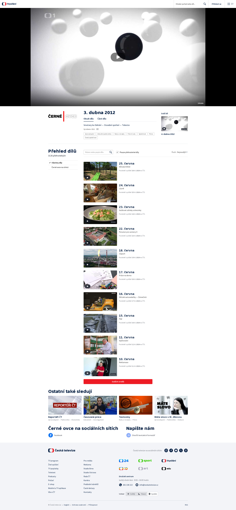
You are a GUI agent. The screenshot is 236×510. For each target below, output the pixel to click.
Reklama (87, 464)
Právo (151, 134)
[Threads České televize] (186, 450)
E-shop (51, 484)
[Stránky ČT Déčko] (123, 469)
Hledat (204, 3)
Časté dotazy (89, 488)
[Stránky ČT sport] (145, 461)
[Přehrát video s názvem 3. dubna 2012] (118, 57)
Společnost (142, 134)
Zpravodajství (89, 134)
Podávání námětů (91, 484)
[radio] (63, 162)
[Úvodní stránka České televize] (62, 450)
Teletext (51, 472)
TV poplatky (53, 468)
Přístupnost (92, 505)
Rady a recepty (120, 134)
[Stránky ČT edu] (166, 469)
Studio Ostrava (90, 472)
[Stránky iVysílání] (169, 461)
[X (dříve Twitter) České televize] (181, 450)
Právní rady (131, 134)
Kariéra (87, 480)
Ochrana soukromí (79, 505)
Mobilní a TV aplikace (57, 488)
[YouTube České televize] (176, 450)
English (66, 505)
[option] (131, 494)
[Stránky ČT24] (123, 461)
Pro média (88, 460)
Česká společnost (90, 137)
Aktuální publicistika (104, 134)
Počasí (51, 480)
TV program (53, 460)
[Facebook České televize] (171, 450)
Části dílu (101, 118)
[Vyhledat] (111, 152)
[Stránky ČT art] (143, 469)
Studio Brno (89, 468)
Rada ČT (87, 476)
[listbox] (142, 494)
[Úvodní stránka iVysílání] (11, 3)
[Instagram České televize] (166, 450)
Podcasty (52, 476)
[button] (118, 57)
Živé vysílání (53, 464)
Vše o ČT (51, 492)
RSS (186, 505)
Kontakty (88, 492)
